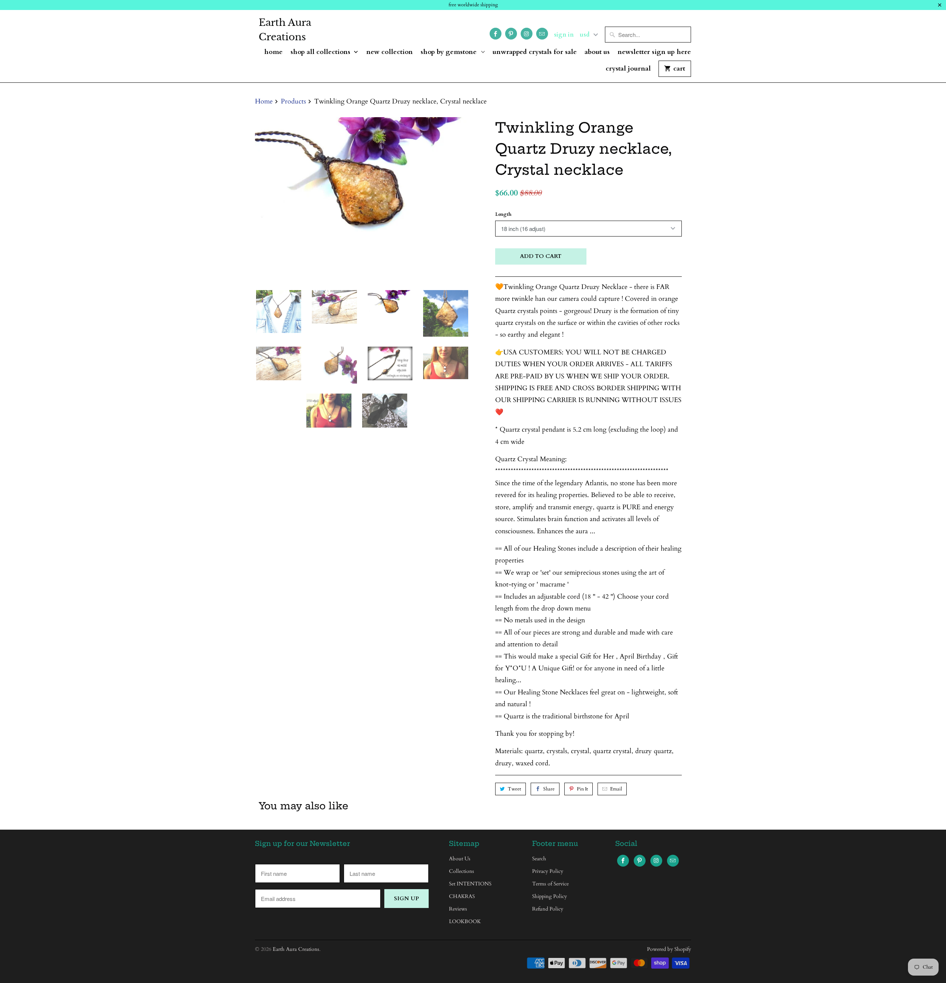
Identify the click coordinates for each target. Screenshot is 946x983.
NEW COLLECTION (389, 52)
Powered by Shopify (669, 949)
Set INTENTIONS (470, 883)
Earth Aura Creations (285, 30)
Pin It (582, 789)
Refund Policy (547, 908)
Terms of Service (550, 883)
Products (293, 101)
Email (616, 789)
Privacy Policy (547, 871)
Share (549, 789)
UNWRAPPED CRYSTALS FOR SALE (535, 52)
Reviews (458, 908)
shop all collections (321, 52)
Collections (461, 871)
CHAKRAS (462, 896)
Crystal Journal (628, 69)
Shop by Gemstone (450, 52)
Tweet (514, 789)
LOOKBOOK (465, 921)
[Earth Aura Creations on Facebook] (495, 34)
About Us (597, 52)
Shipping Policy (549, 896)
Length (503, 214)
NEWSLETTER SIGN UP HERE (654, 52)
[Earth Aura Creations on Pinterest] (511, 34)
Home (273, 52)
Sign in (564, 35)
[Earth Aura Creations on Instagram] (526, 34)
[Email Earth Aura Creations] (542, 34)
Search (539, 858)
